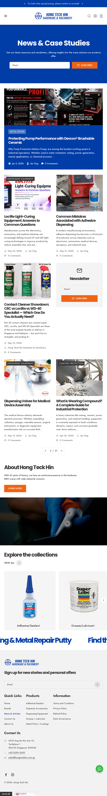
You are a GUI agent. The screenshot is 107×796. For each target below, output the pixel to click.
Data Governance (62, 718)
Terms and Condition (63, 703)
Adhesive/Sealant (35, 703)
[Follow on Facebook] (6, 774)
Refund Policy (60, 713)
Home (7, 703)
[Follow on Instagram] (12, 774)
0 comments (51, 163)
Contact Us (9, 718)
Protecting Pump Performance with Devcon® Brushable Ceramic (51, 141)
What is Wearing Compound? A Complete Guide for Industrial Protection (79, 405)
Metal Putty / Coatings (37, 723)
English (22, 794)
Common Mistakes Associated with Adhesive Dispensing (76, 221)
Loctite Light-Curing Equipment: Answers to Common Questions (22, 221)
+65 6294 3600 (16, 752)
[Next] (82, 3)
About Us (8, 723)
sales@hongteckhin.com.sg (21, 757)
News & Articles (12, 713)
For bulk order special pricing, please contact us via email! (53, 3)
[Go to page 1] (45, 450)
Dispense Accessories (37, 708)
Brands (7, 708)
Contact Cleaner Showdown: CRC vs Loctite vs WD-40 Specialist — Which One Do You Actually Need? (26, 311)
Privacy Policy (60, 708)
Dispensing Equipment (37, 713)
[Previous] (24, 3)
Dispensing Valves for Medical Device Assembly (27, 403)
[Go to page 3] (61, 450)
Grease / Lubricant (35, 718)
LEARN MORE (15, 488)
